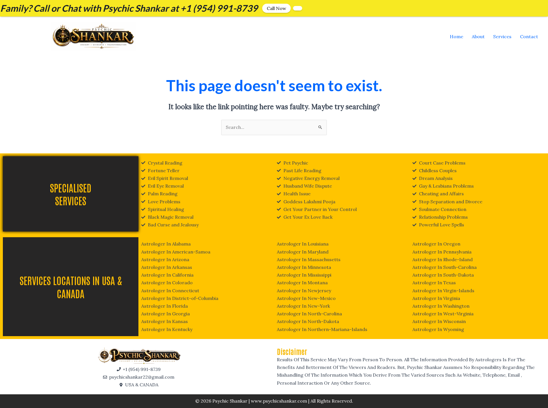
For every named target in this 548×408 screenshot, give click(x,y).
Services (502, 36)
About (478, 36)
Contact (529, 36)
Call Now (257, 8)
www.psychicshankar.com (279, 401)
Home (456, 36)
